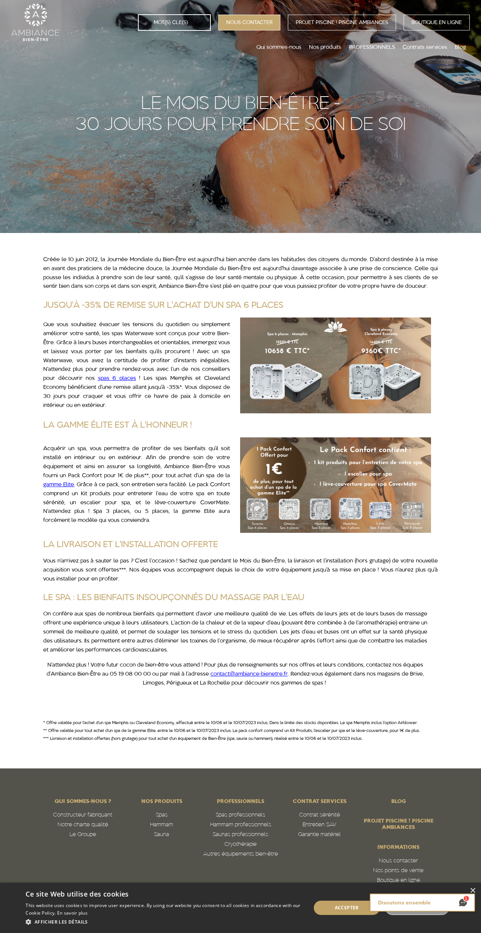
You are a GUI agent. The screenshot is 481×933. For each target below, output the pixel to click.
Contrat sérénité (319, 815)
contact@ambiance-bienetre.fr (249, 674)
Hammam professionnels (240, 825)
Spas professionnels (240, 815)
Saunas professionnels (240, 834)
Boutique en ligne (398, 880)
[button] (164, 922)
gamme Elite (58, 484)
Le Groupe (83, 834)
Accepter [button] (347, 907)
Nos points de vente (398, 870)
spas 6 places (117, 378)
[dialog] (240, 908)
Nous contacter (398, 861)
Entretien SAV (319, 825)
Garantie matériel (319, 834)
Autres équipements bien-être (240, 854)
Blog (398, 801)
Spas (162, 815)
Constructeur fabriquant (82, 815)
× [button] (472, 891)
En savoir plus (72, 913)
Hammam (161, 825)
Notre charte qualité (82, 825)
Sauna (161, 834)
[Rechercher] (146, 22)
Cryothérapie (240, 844)
